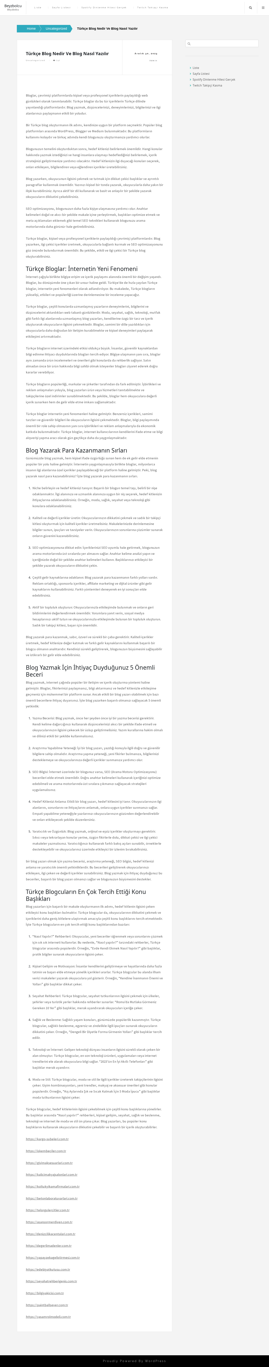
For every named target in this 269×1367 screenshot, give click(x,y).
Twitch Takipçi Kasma (152, 8)
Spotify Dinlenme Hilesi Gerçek (104, 8)
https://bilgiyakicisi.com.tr (45, 1293)
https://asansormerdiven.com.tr (49, 1222)
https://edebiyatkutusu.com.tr (48, 1269)
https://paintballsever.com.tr (47, 1305)
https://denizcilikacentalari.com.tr (50, 1234)
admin (153, 61)
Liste (38, 8)
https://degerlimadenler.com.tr (49, 1246)
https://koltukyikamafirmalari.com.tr (53, 1186)
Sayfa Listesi (61, 8)
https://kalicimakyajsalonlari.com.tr (51, 1174)
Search (250, 8)
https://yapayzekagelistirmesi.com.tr (53, 1257)
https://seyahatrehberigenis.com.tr (51, 1281)
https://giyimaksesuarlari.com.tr (49, 1163)
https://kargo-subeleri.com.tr (47, 1139)
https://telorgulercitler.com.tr (48, 1210)
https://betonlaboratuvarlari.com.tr (52, 1198)
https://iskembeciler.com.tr (46, 1151)
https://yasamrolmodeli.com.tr (48, 1317)
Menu (263, 8)
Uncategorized (35, 60)
